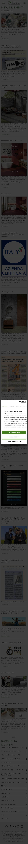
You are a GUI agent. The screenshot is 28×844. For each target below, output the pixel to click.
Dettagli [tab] (12, 406)
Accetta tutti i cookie (14, 432)
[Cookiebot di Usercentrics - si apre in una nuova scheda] (19, 402)
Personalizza (13, 436)
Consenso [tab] (4, 406)
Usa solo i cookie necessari (14, 441)
